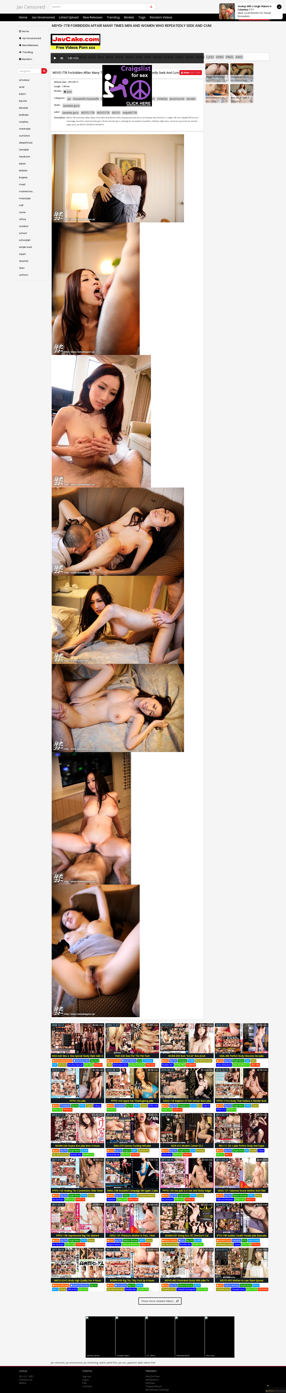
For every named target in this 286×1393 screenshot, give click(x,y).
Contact (87, 1386)
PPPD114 (231, 1109)
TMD (109, 1064)
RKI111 (228, 1154)
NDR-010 (177, 1154)
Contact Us (25, 1379)
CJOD (210, 57)
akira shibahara (224, 1064)
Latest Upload (69, 17)
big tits (173, 1060)
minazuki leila (82, 1060)
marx (253, 1060)
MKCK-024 (72, 1289)
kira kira (62, 1064)
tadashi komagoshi (186, 1289)
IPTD (244, 1240)
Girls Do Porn (152, 1376)
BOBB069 (190, 1064)
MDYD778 (103, 113)
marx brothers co (241, 1064)
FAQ (84, 1383)
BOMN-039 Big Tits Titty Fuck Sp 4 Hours (132, 1280)
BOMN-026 (88, 1154)
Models (129, 17)
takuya (97, 1105)
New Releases (92, 17)
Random (27, 59)
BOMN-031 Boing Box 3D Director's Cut (187, 1235)
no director (58, 1199)
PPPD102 (67, 1109)
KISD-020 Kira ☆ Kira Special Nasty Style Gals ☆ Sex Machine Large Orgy (77, 1057)
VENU (251, 1195)
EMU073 (135, 1154)
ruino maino (130, 1060)
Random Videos (161, 17)
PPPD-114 (221, 1109)
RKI (246, 1150)
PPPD (82, 1105)
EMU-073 (125, 1154)
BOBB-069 (180, 1064)
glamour (111, 1199)
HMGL (126, 1195)
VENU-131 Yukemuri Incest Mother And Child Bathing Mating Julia (241, 1192)
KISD (55, 1064)
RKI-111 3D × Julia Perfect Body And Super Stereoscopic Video (241, 1147)
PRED (229, 57)
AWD (239, 57)
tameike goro (70, 113)
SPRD (220, 57)
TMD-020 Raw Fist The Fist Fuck (132, 1055)
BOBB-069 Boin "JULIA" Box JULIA (186, 1055)
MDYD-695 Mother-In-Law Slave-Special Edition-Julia (241, 1282)
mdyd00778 (130, 113)
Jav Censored (31, 7)
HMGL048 (133, 1199)
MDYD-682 (202, 1289)
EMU (135, 1150)
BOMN (84, 1150)
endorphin (167, 1154)
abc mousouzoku (203, 1060)
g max (261, 1150)
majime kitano (113, 1244)
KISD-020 (88, 1064)
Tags (141, 17)
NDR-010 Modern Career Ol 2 (187, 1145)
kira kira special (75, 1064)
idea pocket (253, 1240)
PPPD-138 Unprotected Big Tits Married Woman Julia (77, 1237)
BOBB (191, 1060)
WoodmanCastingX (157, 1389)
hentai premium (136, 1064)
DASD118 (177, 1109)
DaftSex (150, 1383)
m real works (113, 1154)
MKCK (55, 1289)
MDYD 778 (87, 113)
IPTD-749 (246, 1244)
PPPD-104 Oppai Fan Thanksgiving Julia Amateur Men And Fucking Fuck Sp (132, 1102)
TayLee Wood (153, 1386)
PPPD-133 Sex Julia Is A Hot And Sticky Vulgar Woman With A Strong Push (187, 1192)
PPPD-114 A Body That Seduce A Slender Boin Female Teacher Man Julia (241, 1102)
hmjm (133, 1195)
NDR (193, 1150)
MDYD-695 (252, 1289)
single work (238, 1060)
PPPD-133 (179, 1199)
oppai (89, 1105)
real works (143, 1150)
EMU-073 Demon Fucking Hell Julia (132, 1145)
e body (63, 1289)
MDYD (116, 113)
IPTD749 (256, 1244)
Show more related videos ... (158, 1301)
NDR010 (187, 1154)
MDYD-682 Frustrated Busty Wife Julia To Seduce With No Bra (187, 1282)
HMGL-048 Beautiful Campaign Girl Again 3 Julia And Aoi (132, 1192)
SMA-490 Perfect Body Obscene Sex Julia (241, 1055)
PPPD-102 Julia (78, 1100)
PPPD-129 (69, 1199)
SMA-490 (255, 1064)
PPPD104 (111, 1109)
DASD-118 (166, 1109)
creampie (148, 1060)
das (199, 1105)
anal (140, 1060)
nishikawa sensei (225, 1244)
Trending (113, 17)
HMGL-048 (122, 1199)
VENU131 (250, 1199)
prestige (200, 1150)
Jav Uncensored (43, 17)
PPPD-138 (69, 1244)
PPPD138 (80, 1244)
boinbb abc (167, 1064)
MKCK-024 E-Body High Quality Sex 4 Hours (77, 1280)
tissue (237, 1244)
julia (166, 1060)
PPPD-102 (57, 1109)
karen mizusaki (61, 1285)
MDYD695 (263, 1289)
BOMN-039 (143, 1289)
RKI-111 (220, 1154)
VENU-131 (239, 1199)
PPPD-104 (153, 1105)
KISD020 (98, 1064)
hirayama (121, 1285)
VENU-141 (145, 1244)
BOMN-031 (198, 1244)
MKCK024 (83, 1289)
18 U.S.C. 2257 (26, 1376)
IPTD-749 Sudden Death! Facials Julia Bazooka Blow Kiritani (241, 1237)
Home (23, 17)
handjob (182, 1060)
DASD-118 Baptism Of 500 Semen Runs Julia (187, 1100)
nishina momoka (80, 1285)
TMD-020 (150, 1064)
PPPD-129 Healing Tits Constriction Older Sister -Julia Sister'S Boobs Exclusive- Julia (77, 1192)
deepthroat (183, 1105)
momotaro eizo (120, 1064)
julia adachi (114, 1060)
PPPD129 (80, 1199)
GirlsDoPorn (152, 1379)
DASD (193, 1105)
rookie (253, 1150)
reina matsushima (63, 1060)
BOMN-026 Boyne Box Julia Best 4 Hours (77, 1145)
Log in (85, 1379)
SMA (247, 1060)
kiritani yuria (224, 1240)
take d (206, 1105)
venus (258, 1195)
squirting (94, 1060)
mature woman (240, 1195)
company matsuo (146, 1195)
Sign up (86, 1376)
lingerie (127, 1150)
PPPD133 (190, 1199)
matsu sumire (170, 1240)
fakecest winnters (225, 1199)
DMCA (22, 1383)
